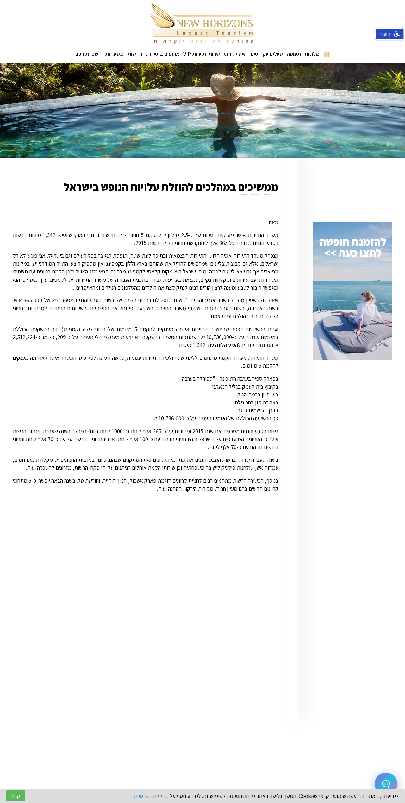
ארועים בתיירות (162, 53)
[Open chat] (386, 784)
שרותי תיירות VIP (201, 53)
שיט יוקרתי (235, 53)
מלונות (312, 53)
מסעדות (114, 53)
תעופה (294, 53)
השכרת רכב (88, 53)
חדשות (135, 53)
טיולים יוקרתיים (267, 53)
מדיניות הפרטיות (151, 796)
